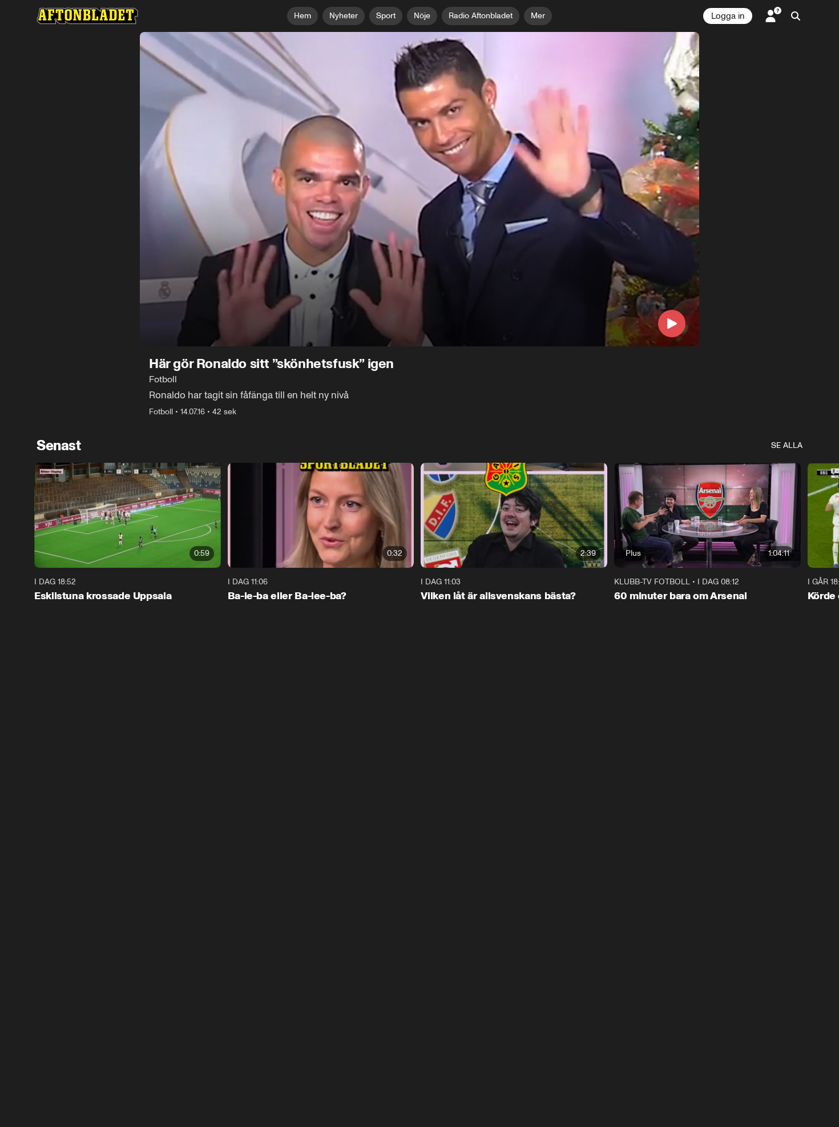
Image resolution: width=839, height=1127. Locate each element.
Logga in (727, 16)
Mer (538, 16)
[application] (419, 189)
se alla (786, 445)
